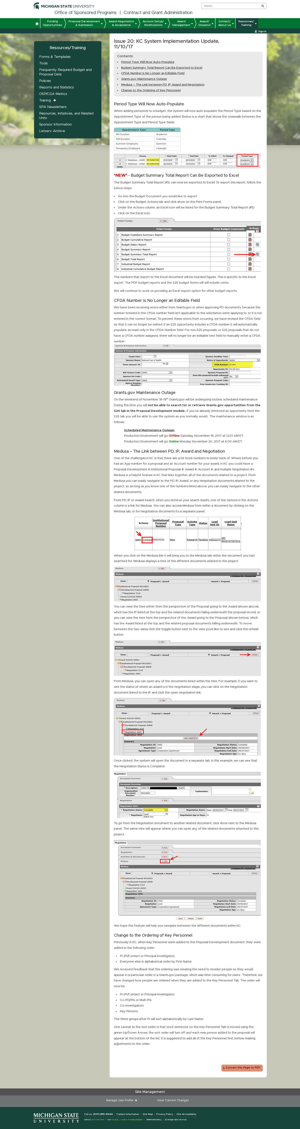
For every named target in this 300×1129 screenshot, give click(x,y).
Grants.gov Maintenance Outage (144, 78)
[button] (37, 24)
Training (45, 100)
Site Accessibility (186, 1114)
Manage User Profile (120, 1100)
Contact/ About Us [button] (224, 23)
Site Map (148, 1114)
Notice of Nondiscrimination (131, 1120)
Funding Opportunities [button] (52, 23)
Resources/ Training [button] (246, 23)
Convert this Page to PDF (243, 1067)
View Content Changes (173, 1100)
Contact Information (127, 1114)
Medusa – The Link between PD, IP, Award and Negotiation (162, 84)
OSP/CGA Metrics (53, 94)
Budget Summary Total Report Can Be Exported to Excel (161, 67)
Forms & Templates (55, 56)
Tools (43, 63)
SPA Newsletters (53, 107)
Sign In (262, 31)
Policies (45, 81)
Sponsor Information (55, 124)
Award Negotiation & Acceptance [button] (121, 23)
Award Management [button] (181, 23)
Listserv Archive (52, 131)
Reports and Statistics (56, 87)
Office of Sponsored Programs (85, 13)
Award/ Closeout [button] (204, 23)
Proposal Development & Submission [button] (84, 23)
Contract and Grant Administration (158, 13)
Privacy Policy (164, 1114)
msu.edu (114, 1120)
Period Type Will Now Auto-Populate (147, 62)
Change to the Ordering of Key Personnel (151, 90)
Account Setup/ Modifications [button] (153, 23)
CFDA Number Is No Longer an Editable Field (152, 73)
